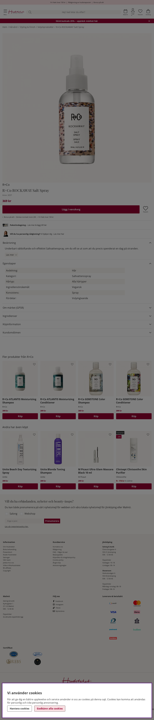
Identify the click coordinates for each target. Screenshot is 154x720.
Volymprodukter (46, 27)
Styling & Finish (27, 27)
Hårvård (13, 27)
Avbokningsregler (59, 565)
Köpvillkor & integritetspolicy (64, 557)
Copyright (7, 570)
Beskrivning (9, 242)
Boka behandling (9, 549)
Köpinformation (12, 324)
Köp (134, 486)
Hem (4, 27)
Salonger (6, 557)
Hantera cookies (19, 708)
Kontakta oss (58, 547)
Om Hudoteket (9, 547)
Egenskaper (9, 263)
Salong (13, 513)
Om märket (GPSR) (13, 307)
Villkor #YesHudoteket (11, 565)
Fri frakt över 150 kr (57, 2)
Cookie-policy (58, 560)
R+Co (6, 185)
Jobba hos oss (8, 562)
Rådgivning (57, 549)
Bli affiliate (7, 568)
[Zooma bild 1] (77, 108)
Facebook (59, 601)
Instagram (59, 604)
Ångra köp (57, 562)
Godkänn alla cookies (50, 708)
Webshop (30, 513)
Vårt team (7, 560)
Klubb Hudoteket (9, 555)
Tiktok (58, 608)
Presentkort (7, 552)
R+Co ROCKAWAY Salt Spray (70, 27)
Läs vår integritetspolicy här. (16, 526)
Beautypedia (58, 555)
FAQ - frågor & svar (60, 552)
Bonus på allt (99, 2)
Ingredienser (10, 316)
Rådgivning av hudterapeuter (79, 2)
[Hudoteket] (16, 12)
